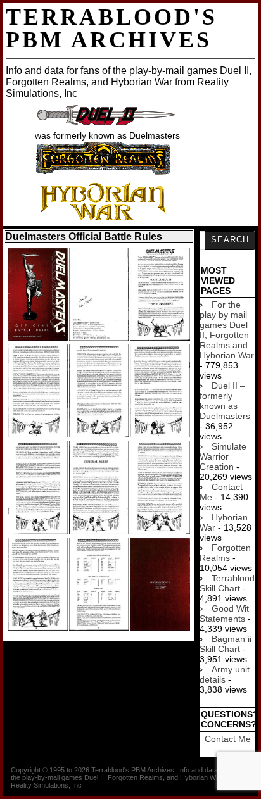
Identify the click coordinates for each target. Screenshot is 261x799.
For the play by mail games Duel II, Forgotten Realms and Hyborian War (227, 329)
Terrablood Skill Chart (227, 583)
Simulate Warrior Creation (223, 456)
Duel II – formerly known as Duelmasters (225, 401)
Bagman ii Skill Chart (225, 644)
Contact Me (228, 739)
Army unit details (225, 674)
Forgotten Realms (225, 553)
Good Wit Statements (224, 613)
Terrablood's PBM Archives (111, 28)
